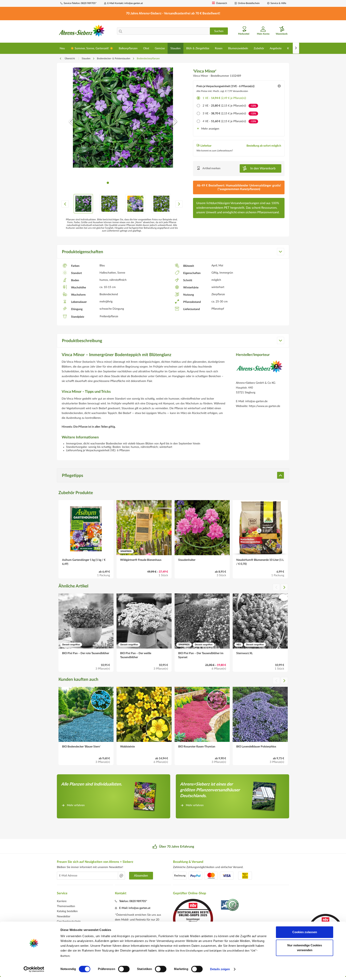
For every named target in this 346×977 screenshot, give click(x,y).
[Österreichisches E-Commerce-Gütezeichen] (230, 905)
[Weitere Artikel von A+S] (259, 370)
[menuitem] (81, 3)
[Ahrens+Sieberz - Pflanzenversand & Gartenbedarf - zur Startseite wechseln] (82, 32)
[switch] (124, 969)
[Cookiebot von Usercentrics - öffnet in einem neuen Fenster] (33, 969)
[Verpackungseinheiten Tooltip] (279, 87)
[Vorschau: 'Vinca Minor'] (83, 203)
